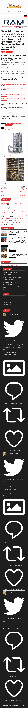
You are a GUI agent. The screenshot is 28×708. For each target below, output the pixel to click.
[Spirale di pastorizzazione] (15, 169)
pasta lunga (14, 128)
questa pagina (10, 112)
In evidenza (18, 123)
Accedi (4, 300)
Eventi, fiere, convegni (11, 123)
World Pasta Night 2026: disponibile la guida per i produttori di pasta (17, 254)
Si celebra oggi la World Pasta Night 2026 (16, 248)
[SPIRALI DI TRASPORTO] (15, 142)
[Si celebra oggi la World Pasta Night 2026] (4, 249)
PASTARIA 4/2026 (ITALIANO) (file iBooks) (10, 207)
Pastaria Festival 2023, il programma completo (4, 193)
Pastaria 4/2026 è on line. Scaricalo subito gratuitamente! (17, 231)
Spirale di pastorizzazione (8, 182)
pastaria (9, 314)
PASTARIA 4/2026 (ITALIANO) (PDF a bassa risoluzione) (14, 215)
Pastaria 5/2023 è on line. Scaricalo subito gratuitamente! (23, 193)
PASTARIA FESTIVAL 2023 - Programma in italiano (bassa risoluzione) (14, 88)
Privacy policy (16, 705)
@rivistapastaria (15, 314)
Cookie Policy (22, 705)
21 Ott (4, 594)
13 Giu (4, 455)
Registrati (5, 298)
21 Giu (4, 317)
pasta (6, 128)
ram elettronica (9, 129)
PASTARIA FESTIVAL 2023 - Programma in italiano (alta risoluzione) (13, 84)
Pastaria (12, 49)
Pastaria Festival (20, 127)
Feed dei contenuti (7, 302)
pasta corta (10, 127)
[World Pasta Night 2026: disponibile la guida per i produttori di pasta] (4, 255)
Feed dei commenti (7, 304)
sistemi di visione (16, 129)
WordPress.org (6, 307)
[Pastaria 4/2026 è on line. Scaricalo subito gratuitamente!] (4, 233)
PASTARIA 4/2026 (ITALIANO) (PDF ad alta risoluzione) (13, 223)
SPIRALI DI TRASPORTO (8, 155)
